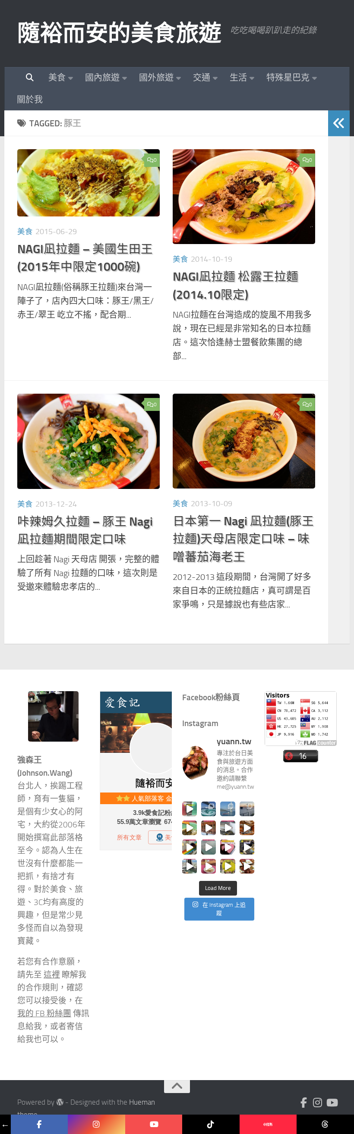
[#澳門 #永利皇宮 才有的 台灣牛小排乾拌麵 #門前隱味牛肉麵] (247, 828)
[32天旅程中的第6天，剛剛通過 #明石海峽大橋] (227, 809)
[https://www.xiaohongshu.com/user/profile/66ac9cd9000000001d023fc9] (268, 1124)
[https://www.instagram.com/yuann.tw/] (96, 1124)
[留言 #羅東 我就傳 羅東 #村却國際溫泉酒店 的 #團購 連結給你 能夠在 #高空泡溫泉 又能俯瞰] (189, 866)
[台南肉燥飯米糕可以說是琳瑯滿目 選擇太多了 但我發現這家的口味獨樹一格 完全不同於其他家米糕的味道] (208, 866)
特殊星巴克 (288, 77)
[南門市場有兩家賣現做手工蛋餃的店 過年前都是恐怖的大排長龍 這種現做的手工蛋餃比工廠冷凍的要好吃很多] (247, 847)
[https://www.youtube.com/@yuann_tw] (154, 1124)
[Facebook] (304, 1102)
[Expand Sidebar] (339, 123)
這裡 (52, 975)
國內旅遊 (102, 77)
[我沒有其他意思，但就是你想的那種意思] (189, 809)
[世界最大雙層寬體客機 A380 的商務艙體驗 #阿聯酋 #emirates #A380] (227, 828)
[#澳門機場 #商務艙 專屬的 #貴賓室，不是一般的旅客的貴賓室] (208, 847)
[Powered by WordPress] (59, 1102)
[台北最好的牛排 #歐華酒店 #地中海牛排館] (227, 847)
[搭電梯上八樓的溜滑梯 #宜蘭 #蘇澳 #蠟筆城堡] (189, 847)
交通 (201, 77)
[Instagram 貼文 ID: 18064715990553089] (247, 866)
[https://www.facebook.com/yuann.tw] (39, 1124)
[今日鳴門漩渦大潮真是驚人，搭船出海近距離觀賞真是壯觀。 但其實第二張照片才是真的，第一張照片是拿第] (208, 809)
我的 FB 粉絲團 (44, 1013)
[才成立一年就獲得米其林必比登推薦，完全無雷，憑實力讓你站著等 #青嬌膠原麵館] (189, 828)
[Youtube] (331, 1102)
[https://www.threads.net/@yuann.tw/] (325, 1124)
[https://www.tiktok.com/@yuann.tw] (211, 1124)
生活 (238, 77)
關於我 (30, 99)
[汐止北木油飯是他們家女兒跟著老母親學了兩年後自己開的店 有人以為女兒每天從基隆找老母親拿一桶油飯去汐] (227, 866)
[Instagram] (318, 1102)
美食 (57, 77)
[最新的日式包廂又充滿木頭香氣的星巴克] (208, 828)
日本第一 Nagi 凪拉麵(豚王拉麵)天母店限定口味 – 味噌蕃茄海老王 (243, 539)
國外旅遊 (156, 77)
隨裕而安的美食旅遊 (119, 33)
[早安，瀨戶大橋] (247, 809)
